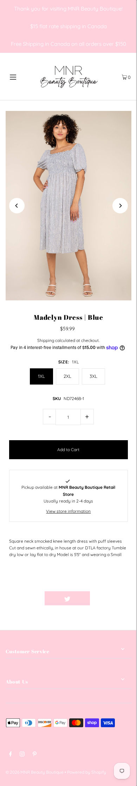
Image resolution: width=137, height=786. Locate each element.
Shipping (45, 340)
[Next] (120, 205)
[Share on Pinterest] (113, 598)
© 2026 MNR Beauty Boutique (35, 772)
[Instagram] (22, 754)
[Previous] (17, 205)
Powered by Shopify (86, 772)
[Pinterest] (35, 754)
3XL (93, 376)
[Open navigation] (22, 76)
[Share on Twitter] (67, 598)
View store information (68, 511)
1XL (41, 376)
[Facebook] (10, 754)
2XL (67, 376)
